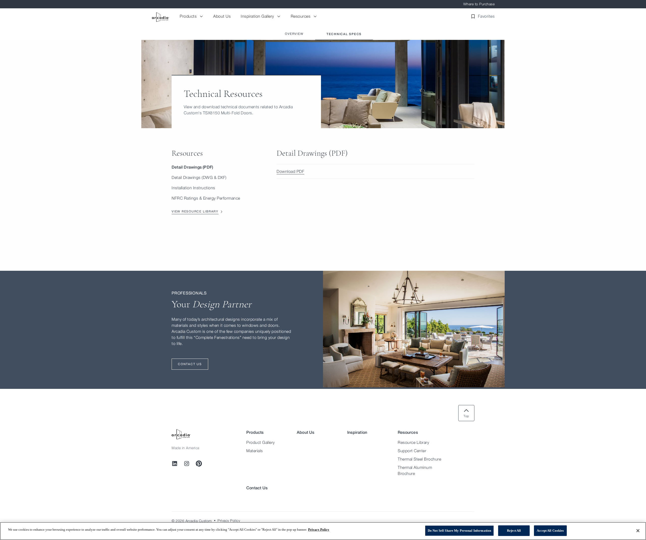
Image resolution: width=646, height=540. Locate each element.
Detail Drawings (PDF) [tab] (192, 167)
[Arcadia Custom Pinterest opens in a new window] (199, 464)
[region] (323, 531)
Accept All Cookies (550, 530)
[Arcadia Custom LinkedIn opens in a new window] (175, 464)
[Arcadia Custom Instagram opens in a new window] (187, 464)
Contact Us (256, 487)
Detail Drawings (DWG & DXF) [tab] (199, 177)
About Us (305, 432)
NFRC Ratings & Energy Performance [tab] (206, 198)
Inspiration (357, 432)
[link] (375, 171)
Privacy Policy (318, 529)
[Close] (637, 530)
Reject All (514, 530)
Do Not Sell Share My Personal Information (459, 530)
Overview (294, 34)
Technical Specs (344, 34)
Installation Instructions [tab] (193, 187)
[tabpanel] (375, 163)
